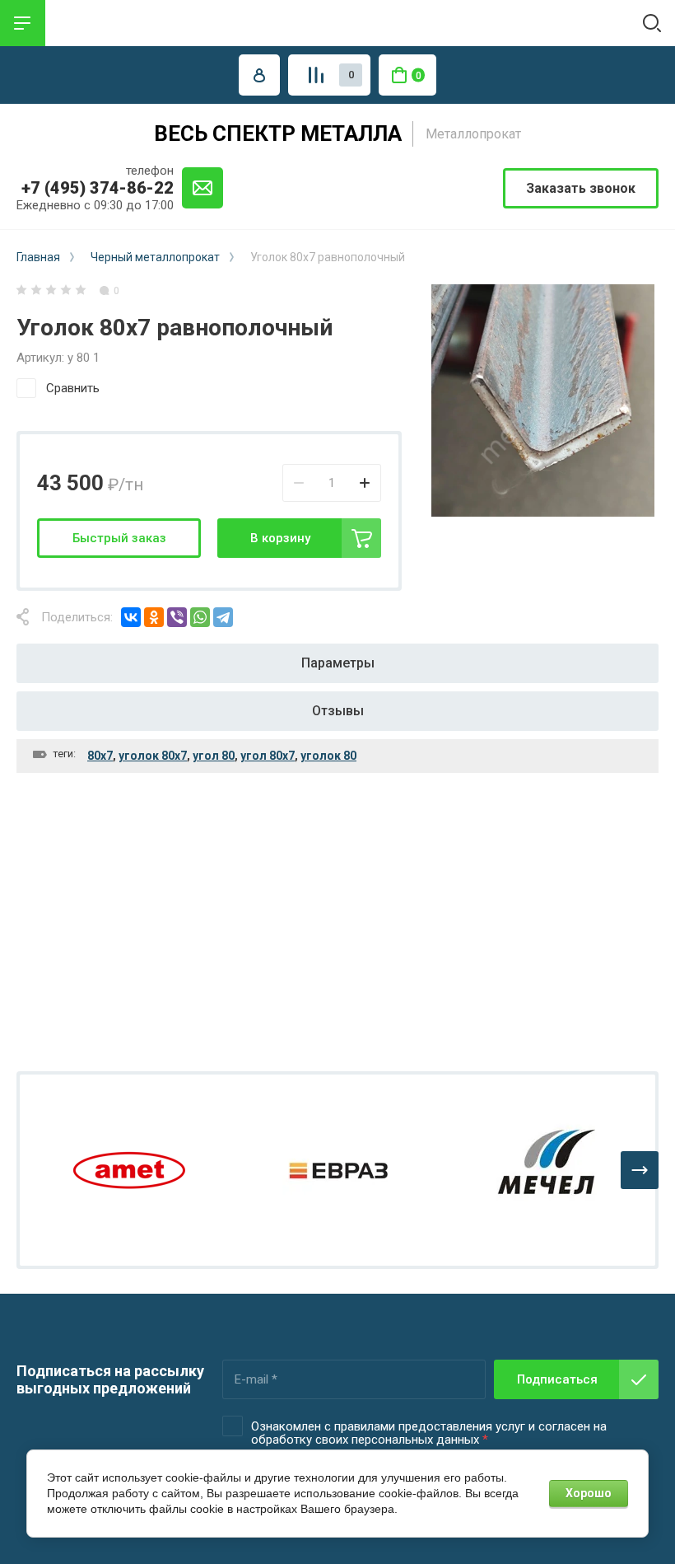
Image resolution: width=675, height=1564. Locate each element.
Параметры (338, 663)
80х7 (100, 755)
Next (640, 1170)
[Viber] (177, 617)
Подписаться (557, 1379)
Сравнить (73, 388)
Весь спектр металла (278, 133)
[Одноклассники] (154, 617)
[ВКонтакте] (131, 617)
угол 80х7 (267, 755)
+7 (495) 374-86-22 (97, 188)
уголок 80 (328, 755)
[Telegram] (223, 617)
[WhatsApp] (200, 617)
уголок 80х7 (153, 755)
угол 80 (214, 755)
